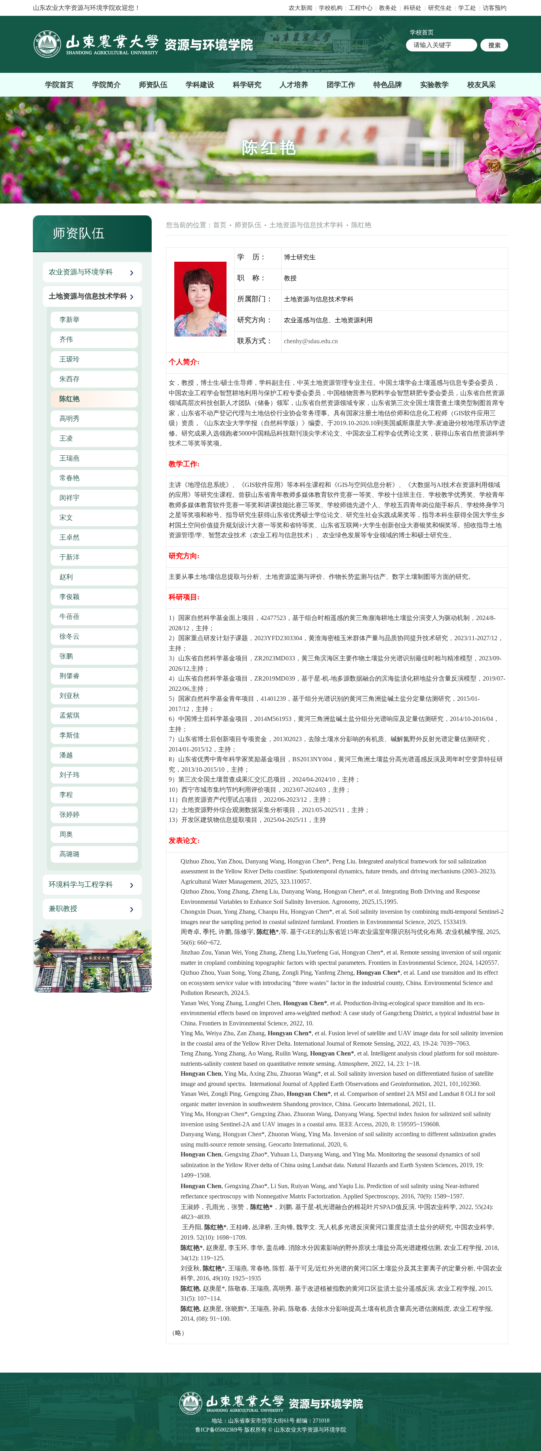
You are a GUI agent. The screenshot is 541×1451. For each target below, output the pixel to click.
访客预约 (495, 8)
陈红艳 (361, 225)
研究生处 (440, 8)
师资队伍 (153, 85)
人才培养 (294, 85)
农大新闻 (300, 8)
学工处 (468, 8)
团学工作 (341, 85)
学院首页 (59, 85)
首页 (220, 225)
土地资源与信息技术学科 (306, 225)
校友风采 (481, 85)
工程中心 (361, 8)
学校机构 (331, 8)
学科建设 (200, 85)
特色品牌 (387, 85)
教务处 (388, 8)
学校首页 (422, 32)
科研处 (413, 8)
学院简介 (106, 85)
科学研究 (247, 85)
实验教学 (434, 85)
